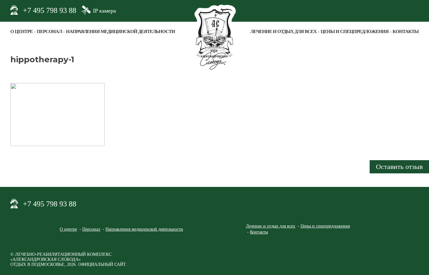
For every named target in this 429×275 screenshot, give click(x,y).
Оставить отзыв (399, 167)
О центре (21, 31)
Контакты (406, 31)
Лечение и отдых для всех (283, 31)
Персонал (49, 31)
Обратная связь (414, 10)
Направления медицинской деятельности (120, 31)
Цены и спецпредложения (354, 31)
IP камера (104, 11)
